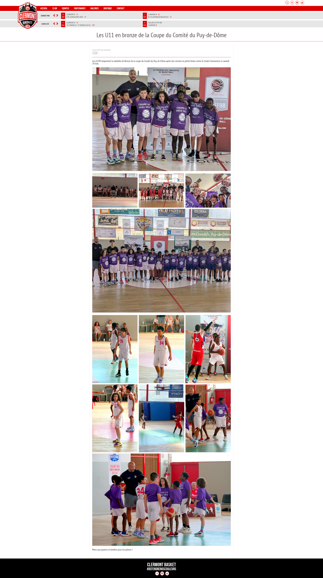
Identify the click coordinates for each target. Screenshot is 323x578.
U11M (95, 53)
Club (54, 8)
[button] (54, 16)
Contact (120, 8)
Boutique (108, 8)
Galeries (94, 8)
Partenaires (79, 8)
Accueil (43, 8)
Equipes (65, 8)
